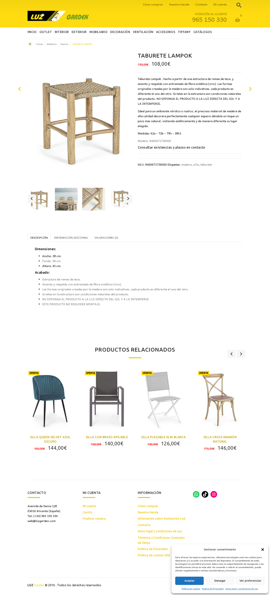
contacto (198, 147)
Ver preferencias (250, 580)
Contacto (201, 4)
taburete (206, 164)
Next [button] (128, 198)
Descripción (39, 238)
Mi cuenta (220, 4)
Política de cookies (191, 588)
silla (196, 164)
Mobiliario (52, 44)
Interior (64, 44)
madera (186, 164)
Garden (36, 585)
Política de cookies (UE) (154, 555)
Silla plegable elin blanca (163, 437)
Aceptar (189, 580)
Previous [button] (32, 198)
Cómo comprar (153, 4)
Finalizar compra (94, 518)
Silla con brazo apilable (107, 437)
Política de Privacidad (213, 588)
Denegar (220, 580)
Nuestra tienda (179, 4)
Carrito (87, 512)
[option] (39, 199)
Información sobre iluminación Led (161, 518)
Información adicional (71, 238)
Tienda (39, 44)
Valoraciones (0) (106, 238)
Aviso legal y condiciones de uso (241, 588)
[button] (262, 549)
